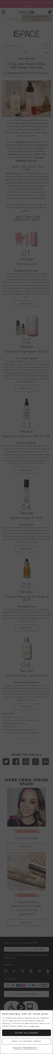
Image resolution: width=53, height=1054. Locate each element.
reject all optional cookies (26, 1041)
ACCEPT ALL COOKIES (26, 1033)
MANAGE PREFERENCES (25, 1048)
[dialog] (26, 1032)
